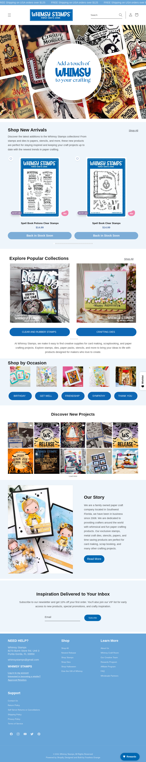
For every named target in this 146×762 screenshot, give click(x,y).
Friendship (72, 396)
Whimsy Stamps (67, 754)
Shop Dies (66, 662)
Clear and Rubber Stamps (39, 332)
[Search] (120, 15)
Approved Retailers (17, 680)
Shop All (133, 130)
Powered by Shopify (55, 757)
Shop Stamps (67, 657)
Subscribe (93, 618)
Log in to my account (18, 673)
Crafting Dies (106, 332)
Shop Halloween (68, 666)
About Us (105, 648)
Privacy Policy (14, 719)
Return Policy (14, 705)
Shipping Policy (15, 714)
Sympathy (98, 396)
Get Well (46, 396)
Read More (94, 558)
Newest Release (68, 653)
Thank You (125, 396)
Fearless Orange (92, 757)
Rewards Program (109, 662)
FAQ (103, 671)
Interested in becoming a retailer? (24, 676)
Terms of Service (15, 723)
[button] (9, 15)
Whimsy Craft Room (110, 653)
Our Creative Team (109, 657)
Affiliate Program (108, 666)
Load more (73, 476)
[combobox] (106, 15)
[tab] (54, 243)
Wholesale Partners (109, 676)
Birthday (20, 396)
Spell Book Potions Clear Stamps (40, 223)
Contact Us (13, 701)
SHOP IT (73, 461)
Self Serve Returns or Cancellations (24, 710)
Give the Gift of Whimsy (72, 671)
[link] (20, 435)
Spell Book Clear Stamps (106, 223)
